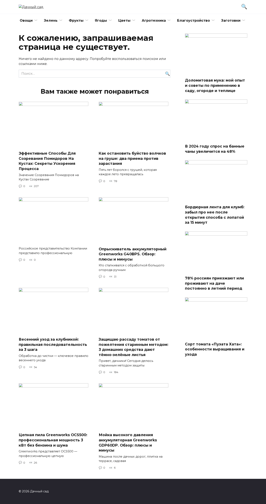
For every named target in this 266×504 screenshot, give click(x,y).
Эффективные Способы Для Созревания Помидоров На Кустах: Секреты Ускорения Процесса (47, 161)
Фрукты (76, 20)
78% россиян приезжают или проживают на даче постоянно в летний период (214, 283)
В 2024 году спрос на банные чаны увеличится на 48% (214, 149)
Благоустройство (193, 20)
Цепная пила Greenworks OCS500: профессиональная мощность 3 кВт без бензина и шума (53, 440)
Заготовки (230, 20)
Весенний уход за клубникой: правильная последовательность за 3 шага (53, 344)
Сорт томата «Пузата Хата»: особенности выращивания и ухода (214, 349)
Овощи (26, 20)
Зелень (51, 20)
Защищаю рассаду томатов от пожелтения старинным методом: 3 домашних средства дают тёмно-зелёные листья (133, 347)
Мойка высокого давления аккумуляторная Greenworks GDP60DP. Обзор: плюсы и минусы (128, 442)
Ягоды (101, 20)
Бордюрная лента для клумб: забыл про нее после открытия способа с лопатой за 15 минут (214, 215)
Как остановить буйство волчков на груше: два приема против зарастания (132, 158)
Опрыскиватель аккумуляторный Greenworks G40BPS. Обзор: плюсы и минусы (132, 254)
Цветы (124, 20)
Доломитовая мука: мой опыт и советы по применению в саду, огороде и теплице (215, 85)
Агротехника (154, 20)
